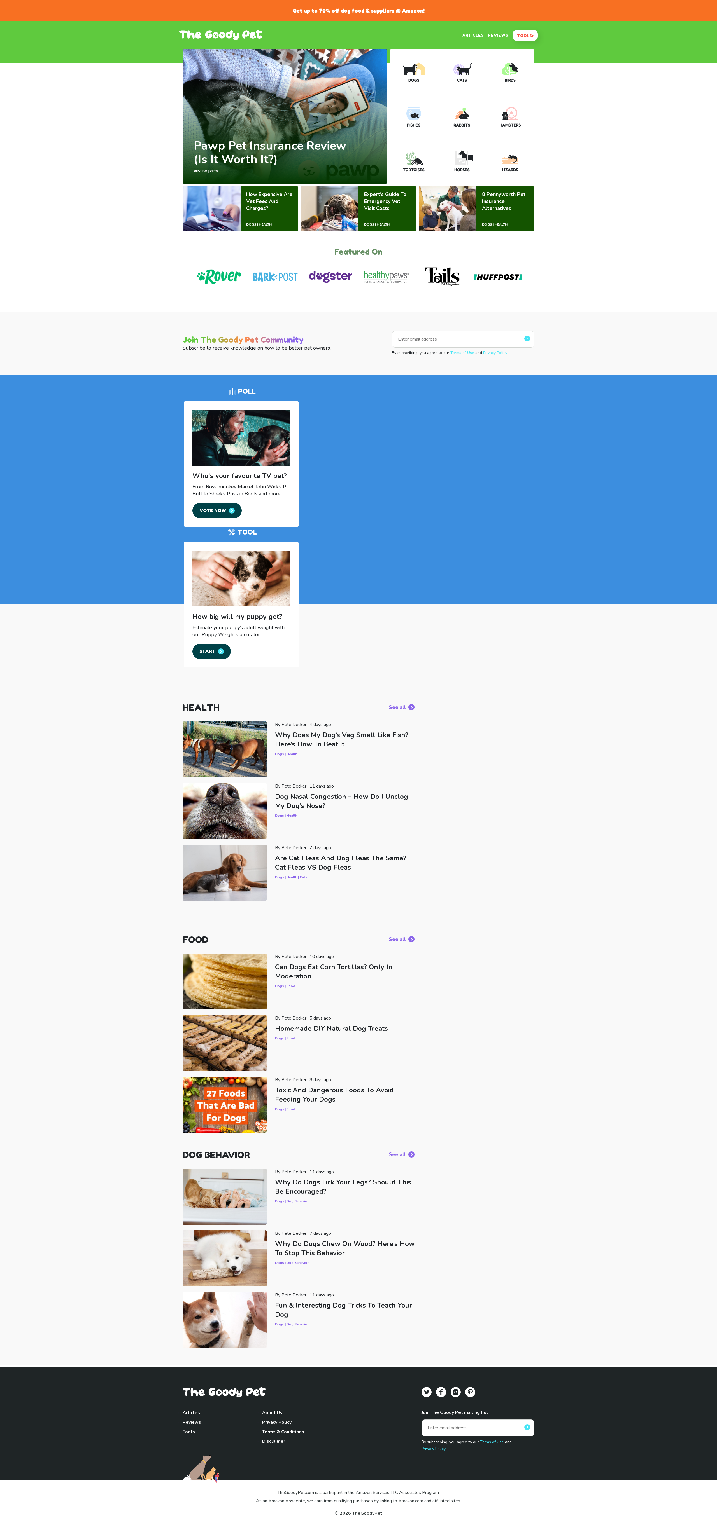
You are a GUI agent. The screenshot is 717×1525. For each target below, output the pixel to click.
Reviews (192, 1422)
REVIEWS (498, 35)
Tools (189, 1432)
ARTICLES (472, 35)
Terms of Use (462, 352)
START (207, 651)
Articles (191, 1413)
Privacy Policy (495, 352)
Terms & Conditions (283, 1432)
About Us (272, 1413)
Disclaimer (273, 1441)
